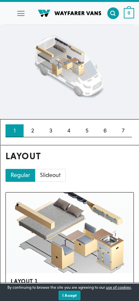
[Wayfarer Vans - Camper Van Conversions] (69, 13)
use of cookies (118, 287)
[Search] (113, 13)
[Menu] (20, 13)
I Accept (69, 295)
